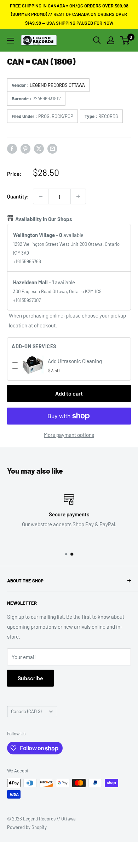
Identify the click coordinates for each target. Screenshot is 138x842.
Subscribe (30, 678)
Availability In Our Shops (43, 219)
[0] (125, 40)
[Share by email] (52, 148)
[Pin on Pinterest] (25, 148)
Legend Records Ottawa (57, 85)
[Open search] (97, 40)
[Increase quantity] (78, 196)
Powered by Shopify (27, 827)
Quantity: (18, 196)
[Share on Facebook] (12, 148)
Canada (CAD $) (26, 711)
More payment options (69, 435)
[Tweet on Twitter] (39, 148)
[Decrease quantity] (40, 196)
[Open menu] (10, 40)
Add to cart (69, 393)
